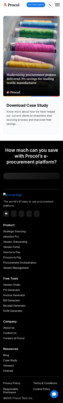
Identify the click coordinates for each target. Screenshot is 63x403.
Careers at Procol (14, 338)
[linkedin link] (21, 213)
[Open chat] (54, 394)
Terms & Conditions (45, 383)
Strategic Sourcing (14, 231)
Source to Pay (11, 252)
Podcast (8, 370)
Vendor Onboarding (15, 241)
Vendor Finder (12, 284)
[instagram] (36, 213)
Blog (6, 355)
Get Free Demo (36, 4)
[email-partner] (6, 213)
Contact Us (9, 333)
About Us (8, 327)
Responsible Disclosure (10, 390)
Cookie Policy (41, 389)
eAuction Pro (11, 236)
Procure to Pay (12, 257)
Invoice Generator (14, 295)
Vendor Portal (11, 247)
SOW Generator (13, 310)
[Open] (57, 4)
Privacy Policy (11, 383)
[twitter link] (14, 213)
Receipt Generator (14, 305)
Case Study (10, 360)
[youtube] (29, 213)
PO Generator (11, 290)
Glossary (8, 365)
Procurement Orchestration (19, 262)
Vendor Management (16, 267)
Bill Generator (11, 300)
